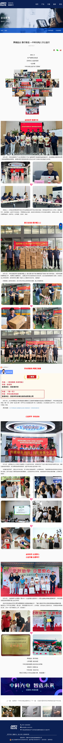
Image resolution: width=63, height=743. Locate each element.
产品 (42, 4)
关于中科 (9, 734)
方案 (48, 4)
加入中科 (20, 734)
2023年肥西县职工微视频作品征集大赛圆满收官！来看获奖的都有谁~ (24, 408)
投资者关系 (26, 734)
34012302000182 (23, 739)
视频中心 (15, 734)
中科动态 (50, 30)
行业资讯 (58, 30)
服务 (54, 4)
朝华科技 (50, 739)
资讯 (6, 30)
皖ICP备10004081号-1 (35, 739)
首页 (37, 4)
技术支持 (44, 739)
